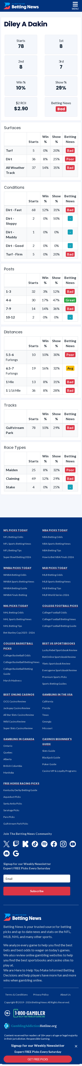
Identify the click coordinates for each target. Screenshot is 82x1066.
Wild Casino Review (14, 721)
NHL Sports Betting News (17, 619)
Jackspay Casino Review (16, 708)
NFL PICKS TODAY (15, 530)
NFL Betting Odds (13, 537)
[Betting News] (21, 6)
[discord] (6, 853)
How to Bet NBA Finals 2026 (58, 557)
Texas (45, 714)
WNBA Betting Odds (14, 574)
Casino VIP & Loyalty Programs (59, 770)
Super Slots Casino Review (18, 728)
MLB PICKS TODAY (54, 568)
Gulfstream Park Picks (15, 823)
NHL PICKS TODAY (15, 606)
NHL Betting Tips (12, 625)
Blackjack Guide (51, 757)
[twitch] (16, 844)
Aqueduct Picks (12, 796)
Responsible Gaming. (38, 1038)
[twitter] (6, 844)
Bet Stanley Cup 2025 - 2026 (19, 632)
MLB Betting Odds (52, 574)
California (47, 701)
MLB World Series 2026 (55, 594)
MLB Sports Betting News (56, 581)
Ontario (7, 745)
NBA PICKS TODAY (54, 530)
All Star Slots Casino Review (18, 714)
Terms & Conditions (16, 994)
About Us (65, 994)
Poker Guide (49, 764)
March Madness (12, 680)
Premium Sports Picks (54, 677)
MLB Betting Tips (51, 588)
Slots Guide (48, 750)
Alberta (7, 759)
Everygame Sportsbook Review (59, 670)
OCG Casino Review (14, 701)
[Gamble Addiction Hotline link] (30, 1026)
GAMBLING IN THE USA (57, 694)
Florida (46, 708)
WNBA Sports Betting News (18, 581)
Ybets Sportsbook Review (56, 663)
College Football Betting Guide (59, 625)
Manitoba (8, 772)
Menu (75, 8)
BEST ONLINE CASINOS (18, 694)
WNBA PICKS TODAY (17, 568)
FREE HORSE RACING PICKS (21, 783)
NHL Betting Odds (13, 612)
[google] (16, 853)
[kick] (25, 844)
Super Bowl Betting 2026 (17, 557)
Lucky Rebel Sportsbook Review (59, 650)
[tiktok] (35, 844)
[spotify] (44, 844)
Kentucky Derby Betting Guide (20, 790)
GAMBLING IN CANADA (18, 739)
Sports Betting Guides (54, 683)
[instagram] (63, 844)
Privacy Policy (41, 994)
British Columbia (12, 765)
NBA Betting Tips (51, 550)
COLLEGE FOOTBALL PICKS (60, 606)
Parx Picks (9, 816)
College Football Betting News (59, 619)
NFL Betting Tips (12, 550)
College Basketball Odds (17, 655)
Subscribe (37, 891)
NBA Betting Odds (52, 537)
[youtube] (73, 844)
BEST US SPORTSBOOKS (58, 643)
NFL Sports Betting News (17, 543)
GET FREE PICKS (38, 1059)
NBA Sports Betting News (56, 543)
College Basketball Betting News (21, 662)
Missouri (47, 728)
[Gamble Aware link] (24, 1013)
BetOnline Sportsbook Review (59, 656)
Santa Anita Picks (12, 803)
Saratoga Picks (11, 810)
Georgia (46, 721)
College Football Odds (54, 612)
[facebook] (54, 844)
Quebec (7, 752)
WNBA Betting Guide (15, 588)
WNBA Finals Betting (15, 594)
